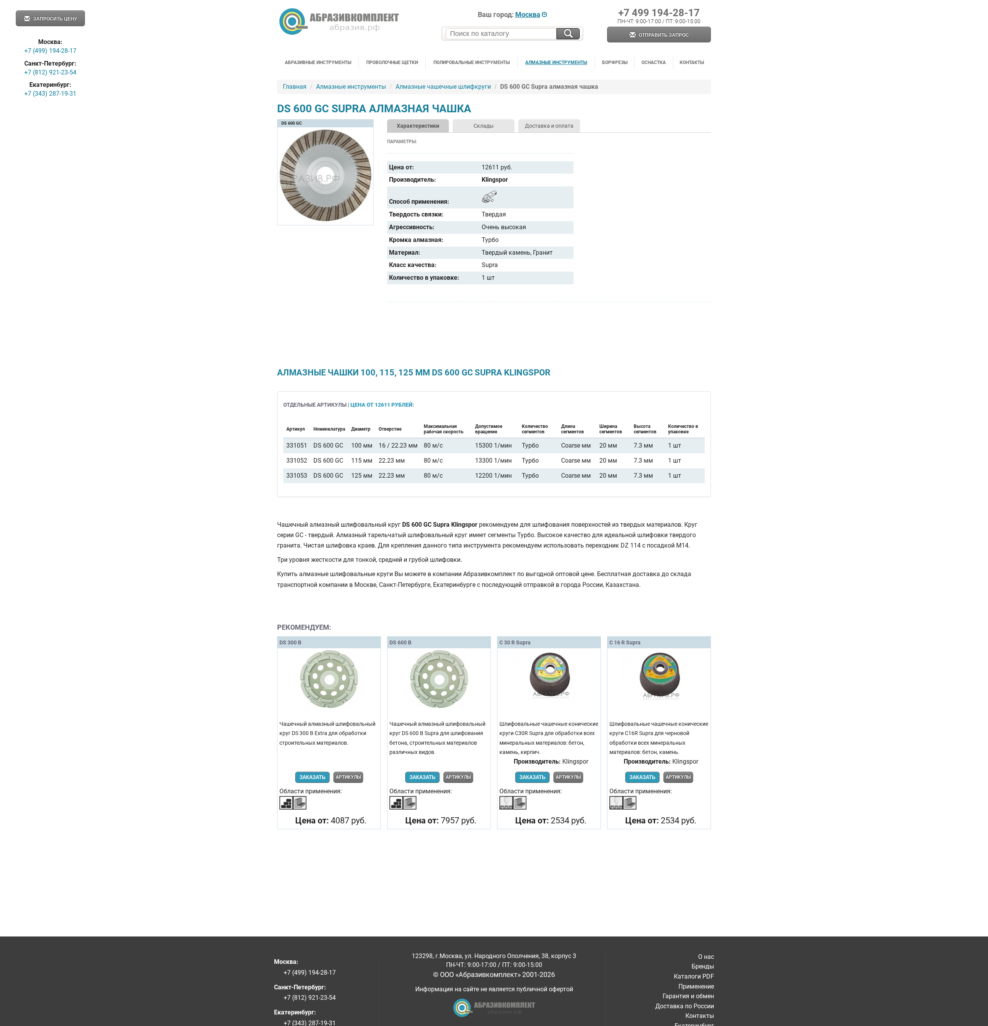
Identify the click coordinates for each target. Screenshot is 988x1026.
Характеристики (418, 126)
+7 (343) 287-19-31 (50, 93)
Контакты (692, 62)
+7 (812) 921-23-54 (50, 72)
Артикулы (348, 777)
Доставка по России (684, 1006)
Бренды (703, 966)
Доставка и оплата (549, 126)
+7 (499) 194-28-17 (50, 50)
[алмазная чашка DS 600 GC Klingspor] (325, 221)
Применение (696, 986)
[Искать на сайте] (568, 33)
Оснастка (653, 62)
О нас (706, 956)
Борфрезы (615, 62)
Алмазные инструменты (556, 62)
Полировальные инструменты (471, 62)
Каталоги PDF (694, 976)
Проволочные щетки (392, 62)
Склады (484, 126)
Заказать (312, 777)
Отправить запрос (663, 35)
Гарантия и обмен (688, 996)
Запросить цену (54, 19)
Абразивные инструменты (318, 62)
